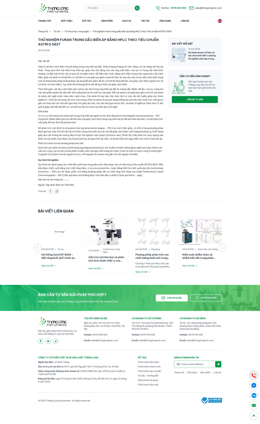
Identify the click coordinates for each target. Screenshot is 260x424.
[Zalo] (254, 395)
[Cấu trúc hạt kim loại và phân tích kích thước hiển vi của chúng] (106, 231)
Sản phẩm (107, 21)
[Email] (254, 405)
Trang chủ (44, 21)
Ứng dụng (165, 21)
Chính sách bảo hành (148, 362)
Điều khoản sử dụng (148, 380)
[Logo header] (53, 8)
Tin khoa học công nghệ (76, 31)
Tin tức (145, 21)
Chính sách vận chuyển (149, 371)
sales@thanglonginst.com (208, 8)
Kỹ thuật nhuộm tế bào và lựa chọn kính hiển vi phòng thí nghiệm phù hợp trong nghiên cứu (202, 55)
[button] (137, 8)
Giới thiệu (66, 21)
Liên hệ (185, 21)
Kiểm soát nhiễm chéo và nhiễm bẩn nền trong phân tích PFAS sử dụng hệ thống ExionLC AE (198, 256)
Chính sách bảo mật (148, 384)
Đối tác (86, 21)
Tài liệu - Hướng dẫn (148, 375)
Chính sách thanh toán (149, 366)
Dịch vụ (126, 21)
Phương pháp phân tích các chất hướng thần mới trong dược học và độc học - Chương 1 (152, 256)
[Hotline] (254, 375)
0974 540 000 (178, 8)
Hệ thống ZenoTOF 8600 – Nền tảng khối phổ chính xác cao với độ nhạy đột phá (59, 256)
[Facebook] (254, 385)
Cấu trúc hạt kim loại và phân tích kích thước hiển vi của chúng (106, 259)
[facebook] (50, 191)
